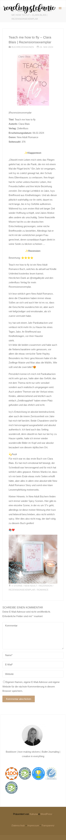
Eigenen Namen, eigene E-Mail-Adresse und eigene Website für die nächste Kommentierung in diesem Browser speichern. (31, 686)
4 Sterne (17, 586)
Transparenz (47, 825)
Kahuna (33, 814)
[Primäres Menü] (60, 8)
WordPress (46, 814)
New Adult (30, 586)
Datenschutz (18, 825)
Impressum (33, 825)
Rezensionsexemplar (22, 590)
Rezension (45, 586)
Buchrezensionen (23, 47)
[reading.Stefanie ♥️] (29, 8)
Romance (42, 590)
